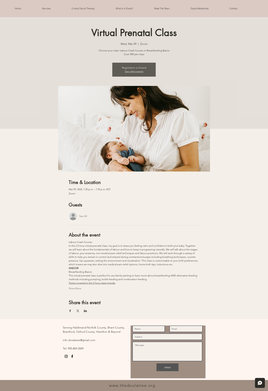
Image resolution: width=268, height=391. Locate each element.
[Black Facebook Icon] (72, 356)
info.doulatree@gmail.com (79, 340)
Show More (75, 288)
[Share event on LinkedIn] (85, 311)
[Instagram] (66, 356)
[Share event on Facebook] (70, 311)
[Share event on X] (77, 311)
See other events (134, 71)
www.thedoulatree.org (132, 385)
